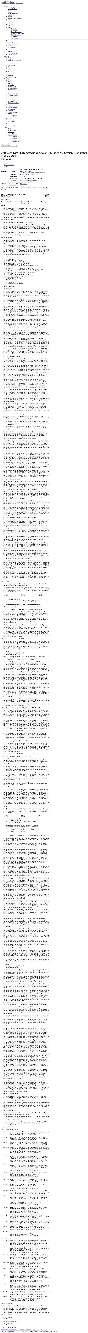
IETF (2, 1330)
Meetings (13, 116)
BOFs (9, 45)
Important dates (12, 86)
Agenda (10, 80)
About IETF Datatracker (7, 1331)
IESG (9, 19)
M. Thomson (23, 174)
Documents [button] (7, 56)
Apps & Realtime (12, 9)
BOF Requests (12, 47)
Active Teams (14, 38)
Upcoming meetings (13, 95)
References (20, 187)
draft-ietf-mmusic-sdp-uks (30, 172)
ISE (9, 69)
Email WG (12, 187)
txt (21, 180)
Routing (10, 15)
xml (25, 180)
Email (55, 1331)
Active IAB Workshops (17, 33)
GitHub (51, 1331)
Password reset (12, 130)
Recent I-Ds (11, 59)
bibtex (35, 180)
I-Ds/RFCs (14, 115)
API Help (10, 118)
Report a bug (11, 125)
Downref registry (12, 112)
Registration (11, 85)
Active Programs (15, 35)
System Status (37, 1331)
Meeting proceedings (13, 103)
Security (10, 16)
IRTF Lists (14, 138)
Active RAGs (14, 36)
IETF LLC (10, 24)
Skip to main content (6, 1)
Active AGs (14, 29)
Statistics (10, 113)
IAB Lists (13, 139)
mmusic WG (40, 172)
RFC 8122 (28, 171)
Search (9, 57)
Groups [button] (6, 6)
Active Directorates (16, 32)
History (6, 166)
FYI (14, 77)
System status (11, 121)
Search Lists (44, 187)
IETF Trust (23, 1330)
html (23, 180)
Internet (10, 12)
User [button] (5, 127)
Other (9, 27)
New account (11, 133)
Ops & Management (13, 13)
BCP (12, 77)
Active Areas (14, 30)
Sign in (9, 129)
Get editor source (36, 187)
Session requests (12, 89)
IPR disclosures (12, 106)
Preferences (11, 132)
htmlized (31, 180)
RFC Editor (11, 25)
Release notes (11, 120)
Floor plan (10, 83)
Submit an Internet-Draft (14, 60)
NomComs (10, 110)
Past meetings (11, 101)
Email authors (5, 187)
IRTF (9, 22)
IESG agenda (11, 109)
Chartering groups (12, 44)
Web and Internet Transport (15, 18)
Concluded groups (13, 53)
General (10, 10)
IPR (16, 187)
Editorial (10, 71)
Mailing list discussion (26, 182)
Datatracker (19, 3)
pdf (28, 180)
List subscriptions (12, 135)
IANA (34, 1330)
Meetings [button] (6, 78)
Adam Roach (23, 184)
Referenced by (28, 187)
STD (9, 77)
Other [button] (5, 104)
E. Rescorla (31, 174)
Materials (10, 82)
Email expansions (9, 165)
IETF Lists (14, 136)
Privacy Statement (41, 1330)
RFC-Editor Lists (15, 141)
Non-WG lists (11, 54)
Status (5, 163)
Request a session (12, 88)
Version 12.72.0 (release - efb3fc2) (23, 1331)
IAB (9, 21)
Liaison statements (13, 107)
